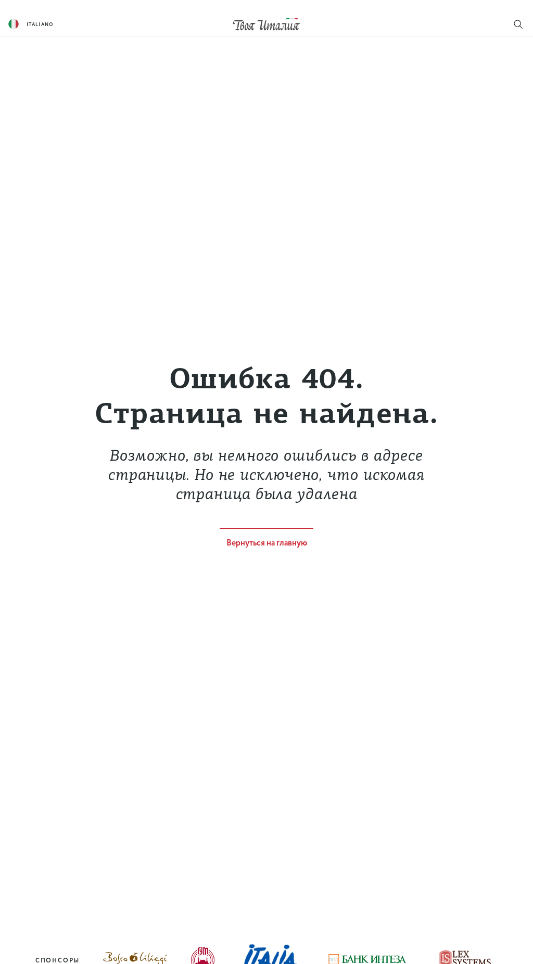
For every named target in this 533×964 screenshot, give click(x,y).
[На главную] (266, 23)
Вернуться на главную (266, 543)
